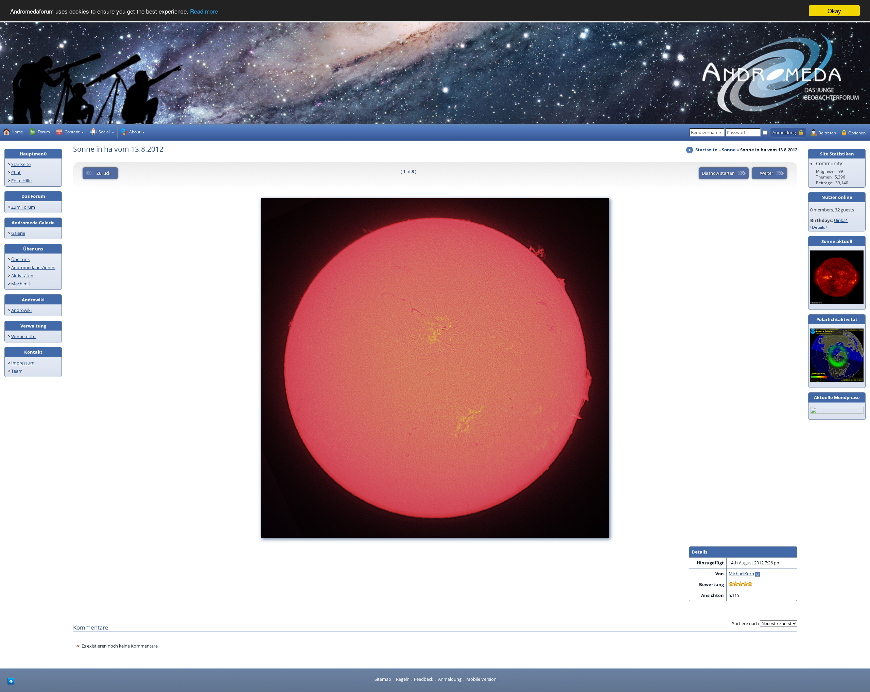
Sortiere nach (745, 623)
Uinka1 (841, 220)
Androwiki (21, 310)
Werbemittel (23, 336)
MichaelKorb (741, 574)
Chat (16, 172)
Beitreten (827, 132)
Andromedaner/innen (33, 267)
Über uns (20, 259)
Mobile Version (481, 679)
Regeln (403, 679)
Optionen (857, 132)
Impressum (22, 363)
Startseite (21, 164)
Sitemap (383, 679)
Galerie (18, 233)
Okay (834, 10)
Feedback (423, 679)
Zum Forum (23, 207)
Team (16, 371)
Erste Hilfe (21, 180)
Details (818, 226)
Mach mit (20, 284)
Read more (204, 11)
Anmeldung (450, 679)
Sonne (729, 150)
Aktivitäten (22, 276)
